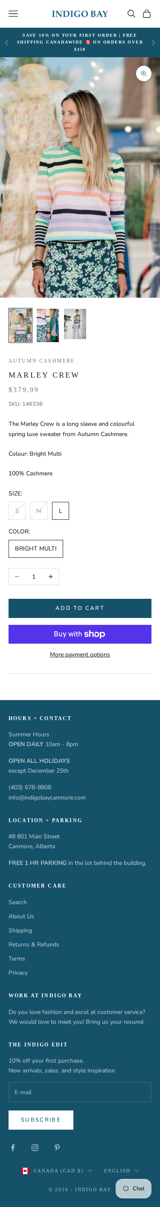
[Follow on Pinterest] (57, 1147)
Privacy (18, 973)
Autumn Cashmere (42, 361)
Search (18, 902)
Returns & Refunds (34, 944)
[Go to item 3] (75, 324)
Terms (17, 959)
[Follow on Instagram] (35, 1147)
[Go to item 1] (20, 325)
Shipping (20, 930)
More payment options (80, 654)
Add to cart (80, 608)
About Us (21, 916)
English (117, 1170)
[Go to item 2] (48, 325)
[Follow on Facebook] (13, 1147)
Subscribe (41, 1120)
